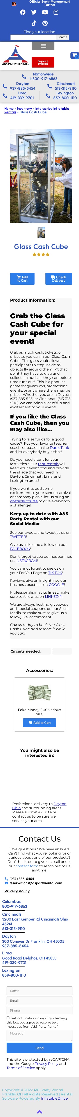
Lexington (11, 970)
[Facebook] (23, 12)
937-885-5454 (15, 945)
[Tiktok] (34, 23)
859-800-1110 (14, 975)
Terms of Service (21, 1068)
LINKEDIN (53, 596)
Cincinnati (11, 914)
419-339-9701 (14, 962)
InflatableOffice (54, 1098)
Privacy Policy (17, 891)
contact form (27, 866)
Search (62, 37)
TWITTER (18, 537)
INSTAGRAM (26, 561)
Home (9, 108)
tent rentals (48, 464)
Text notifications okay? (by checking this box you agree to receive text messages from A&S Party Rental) (37, 1022)
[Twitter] (34, 12)
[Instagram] (55, 12)
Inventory (24, 108)
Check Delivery (59, 278)
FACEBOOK (20, 549)
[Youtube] (45, 12)
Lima (7, 953)
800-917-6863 (14, 906)
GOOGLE (56, 585)
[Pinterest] (45, 23)
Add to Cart (22, 278)
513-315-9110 (13, 928)
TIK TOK (55, 573)
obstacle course (24, 501)
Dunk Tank (59, 448)
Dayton (9, 936)
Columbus (11, 901)
